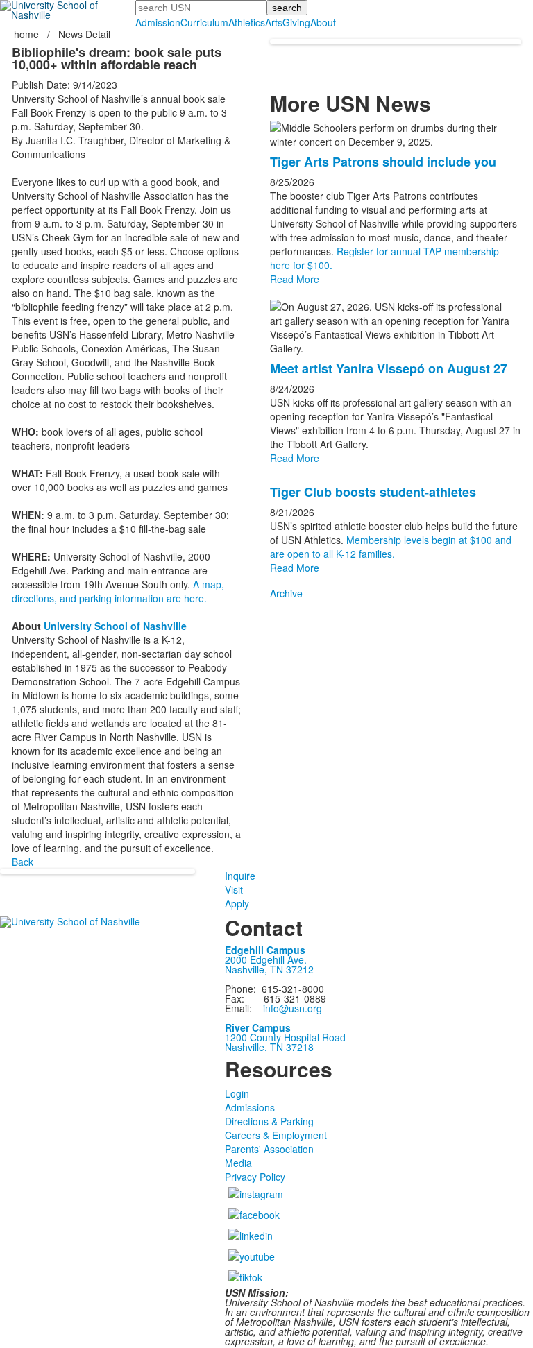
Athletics (246, 22)
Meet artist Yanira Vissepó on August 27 (388, 368)
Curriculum (204, 22)
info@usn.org (292, 1008)
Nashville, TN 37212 (269, 969)
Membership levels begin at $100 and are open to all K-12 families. (390, 547)
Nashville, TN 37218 (269, 1047)
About (323, 22)
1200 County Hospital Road (285, 1037)
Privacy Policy (255, 1177)
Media (238, 1163)
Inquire (240, 875)
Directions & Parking (269, 1121)
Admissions (250, 1107)
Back (22, 862)
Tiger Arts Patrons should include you (383, 162)
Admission (157, 22)
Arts (273, 22)
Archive (286, 593)
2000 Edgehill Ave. (266, 959)
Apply (237, 903)
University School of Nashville (115, 626)
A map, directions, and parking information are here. (118, 591)
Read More (294, 279)
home (28, 34)
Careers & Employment (276, 1135)
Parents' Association (269, 1149)
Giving (296, 22)
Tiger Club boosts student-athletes (373, 492)
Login (237, 1093)
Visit (234, 889)
